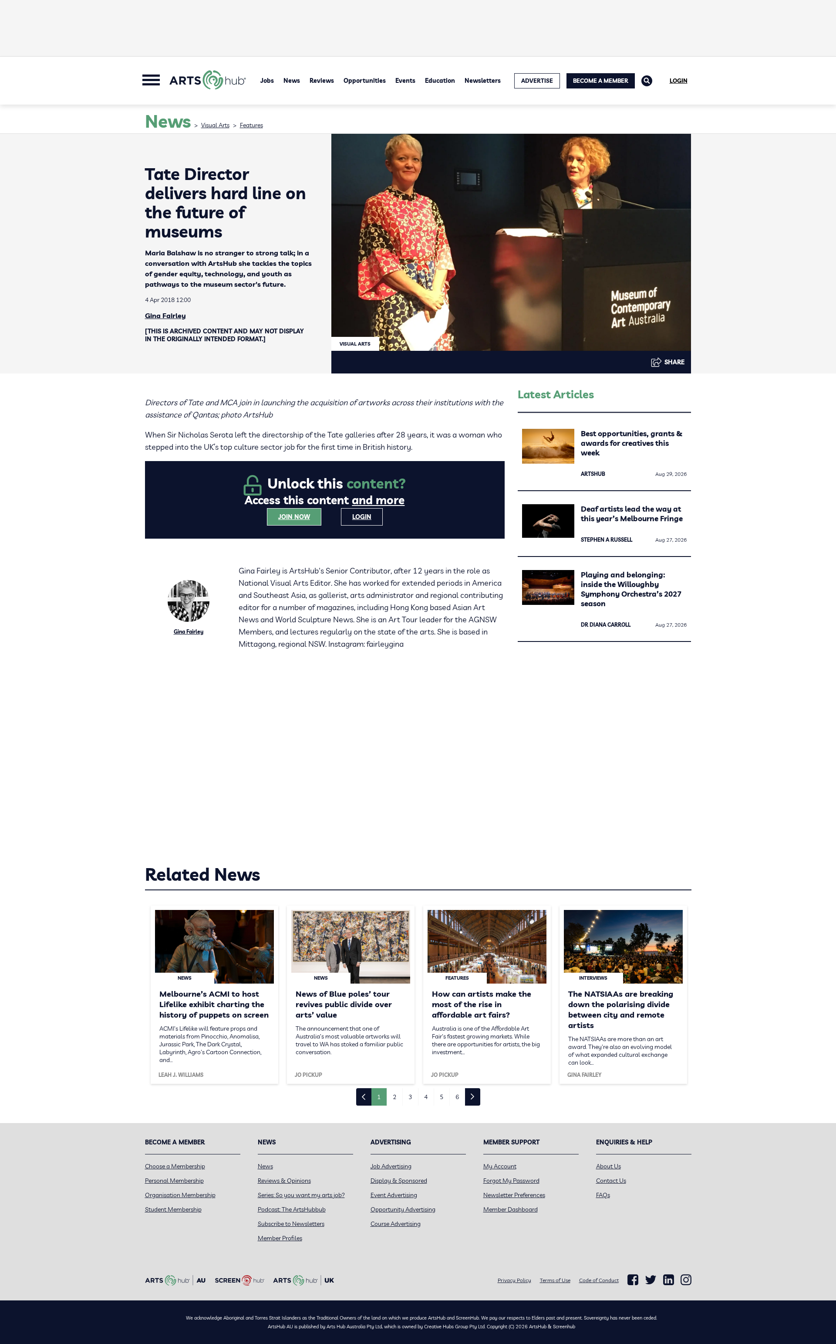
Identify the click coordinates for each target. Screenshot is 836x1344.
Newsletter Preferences (514, 1195)
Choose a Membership (175, 1166)
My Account (499, 1166)
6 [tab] (457, 1097)
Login (679, 80)
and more (378, 500)
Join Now (294, 517)
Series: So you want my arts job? (301, 1195)
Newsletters (483, 81)
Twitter (651, 1279)
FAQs (603, 1195)
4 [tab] (426, 1097)
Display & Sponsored (399, 1180)
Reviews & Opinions (284, 1180)
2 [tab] (394, 1097)
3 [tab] (410, 1097)
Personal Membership (174, 1180)
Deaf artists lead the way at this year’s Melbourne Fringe (632, 513)
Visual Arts (215, 125)
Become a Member (600, 80)
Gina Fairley (165, 315)
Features (251, 125)
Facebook (632, 1280)
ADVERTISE (537, 80)
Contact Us (611, 1180)
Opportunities (365, 81)
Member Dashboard (510, 1209)
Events (405, 81)
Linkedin (668, 1280)
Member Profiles (280, 1238)
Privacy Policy (514, 1280)
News (291, 81)
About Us (608, 1166)
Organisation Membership (180, 1195)
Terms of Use (555, 1280)
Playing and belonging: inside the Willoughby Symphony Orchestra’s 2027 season (631, 589)
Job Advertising (391, 1166)
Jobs (267, 81)
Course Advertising (396, 1224)
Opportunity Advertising (403, 1209)
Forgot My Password (511, 1180)
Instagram (686, 1280)
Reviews (322, 81)
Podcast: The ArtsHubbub (292, 1209)
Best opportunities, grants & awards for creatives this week (631, 443)
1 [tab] (379, 1097)
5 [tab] (441, 1097)
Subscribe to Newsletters (291, 1224)
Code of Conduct (599, 1280)
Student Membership (173, 1209)
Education (440, 81)
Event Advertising (394, 1195)
